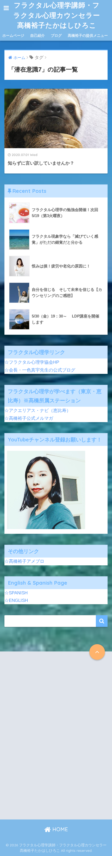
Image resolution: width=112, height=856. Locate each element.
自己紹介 (37, 35)
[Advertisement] (56, 740)
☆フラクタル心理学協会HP (31, 362)
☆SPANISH (16, 592)
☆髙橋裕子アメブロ (24, 561)
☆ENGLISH (16, 600)
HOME (59, 829)
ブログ (56, 35)
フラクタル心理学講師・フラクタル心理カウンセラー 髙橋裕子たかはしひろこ (57, 15)
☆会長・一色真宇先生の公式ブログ (39, 370)
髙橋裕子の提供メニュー (88, 35)
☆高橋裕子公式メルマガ (28, 418)
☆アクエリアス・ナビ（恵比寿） (37, 410)
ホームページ (13, 35)
